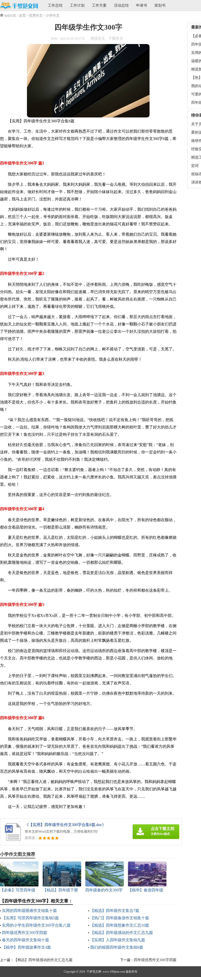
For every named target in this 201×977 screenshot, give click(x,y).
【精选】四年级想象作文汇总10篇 (119, 925)
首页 (22, 15)
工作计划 (77, 5)
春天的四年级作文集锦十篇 (25, 940)
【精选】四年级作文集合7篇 (114, 910)
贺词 (195, 166)
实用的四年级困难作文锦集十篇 (29, 910)
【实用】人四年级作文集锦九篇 (117, 940)
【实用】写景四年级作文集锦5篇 (30, 918)
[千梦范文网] (19, 6)
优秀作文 (36, 15)
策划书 (159, 5)
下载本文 (115, 38)
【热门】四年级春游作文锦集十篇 (119, 918)
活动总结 (121, 5)
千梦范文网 (94, 971)
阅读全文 (97, 38)
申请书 (141, 5)
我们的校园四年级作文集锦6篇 (116, 947)
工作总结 (55, 5)
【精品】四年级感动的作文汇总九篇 (121, 933)
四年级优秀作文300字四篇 (24, 933)
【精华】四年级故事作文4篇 (26, 947)
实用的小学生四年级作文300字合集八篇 (36, 925)
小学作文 (53, 15)
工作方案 (99, 5)
